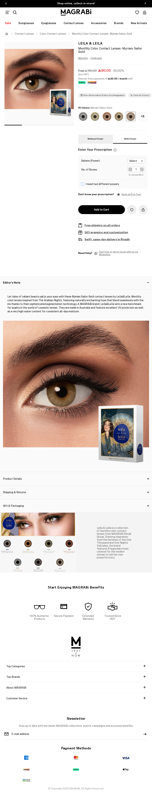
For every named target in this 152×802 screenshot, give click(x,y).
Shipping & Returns (14, 492)
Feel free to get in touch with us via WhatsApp (118, 253)
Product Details (12, 478)
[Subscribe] (145, 734)
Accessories (99, 23)
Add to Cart (101, 209)
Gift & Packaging (13, 505)
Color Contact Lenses (53, 33)
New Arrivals (139, 23)
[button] (83, 116)
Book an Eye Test (131, 194)
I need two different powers (102, 184)
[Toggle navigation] (7, 12)
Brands (118, 23)
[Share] (143, 209)
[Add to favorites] (131, 209)
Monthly (83, 58)
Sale (8, 23)
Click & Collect (141, 95)
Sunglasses (26, 23)
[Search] (15, 12)
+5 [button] (142, 116)
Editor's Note (11, 282)
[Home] (6, 34)
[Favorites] (137, 12)
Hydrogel (96, 58)
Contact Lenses (74, 23)
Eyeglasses (48, 23)
